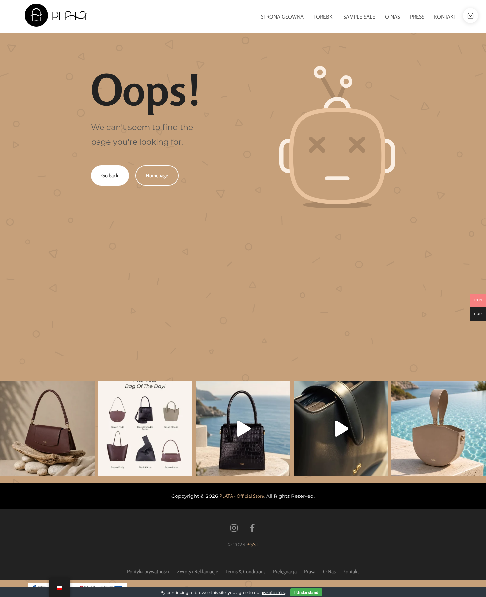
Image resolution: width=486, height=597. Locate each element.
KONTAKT (445, 16)
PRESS (417, 16)
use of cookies (273, 592)
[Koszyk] (470, 15)
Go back (109, 175)
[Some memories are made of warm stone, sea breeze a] (341, 428)
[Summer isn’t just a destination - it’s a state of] (243, 428)
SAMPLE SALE (359, 16)
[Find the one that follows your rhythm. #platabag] (47, 428)
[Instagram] (234, 528)
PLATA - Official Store (241, 496)
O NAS (392, 16)
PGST (252, 544)
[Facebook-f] (252, 528)
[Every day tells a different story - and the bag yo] (145, 428)
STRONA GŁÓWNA (282, 16)
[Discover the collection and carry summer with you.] (438, 428)
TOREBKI (323, 16)
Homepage (157, 175)
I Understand (306, 592)
